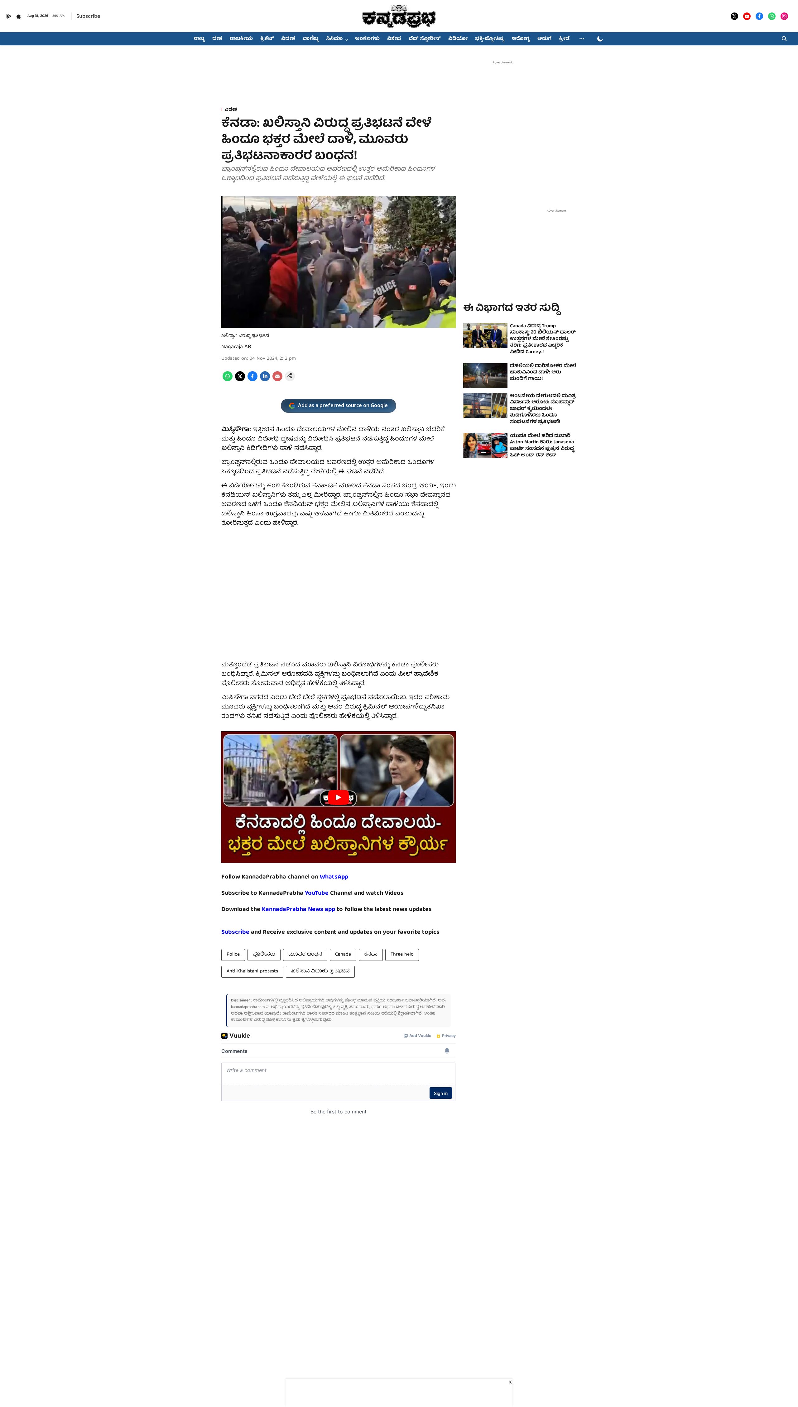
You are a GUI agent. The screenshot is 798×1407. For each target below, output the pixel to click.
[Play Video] (338, 797)
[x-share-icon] (240, 380)
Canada (343, 954)
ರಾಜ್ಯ (199, 39)
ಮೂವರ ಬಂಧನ (305, 954)
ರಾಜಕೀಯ (241, 39)
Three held (402, 954)
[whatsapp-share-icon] (228, 380)
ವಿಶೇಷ (394, 39)
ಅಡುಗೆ (544, 39)
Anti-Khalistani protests (252, 971)
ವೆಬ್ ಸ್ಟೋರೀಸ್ (425, 39)
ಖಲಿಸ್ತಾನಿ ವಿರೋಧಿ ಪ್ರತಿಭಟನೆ (320, 971)
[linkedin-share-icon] (265, 380)
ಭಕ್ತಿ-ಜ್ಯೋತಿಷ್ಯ (489, 39)
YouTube (317, 893)
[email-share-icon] (277, 380)
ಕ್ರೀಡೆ (564, 39)
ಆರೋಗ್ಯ (521, 39)
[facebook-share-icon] (252, 380)
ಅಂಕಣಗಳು (367, 39)
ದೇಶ (217, 39)
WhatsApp (334, 877)
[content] (329, 893)
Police (233, 954)
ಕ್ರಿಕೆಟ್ (267, 39)
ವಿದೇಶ (288, 39)
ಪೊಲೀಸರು (264, 954)
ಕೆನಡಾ (370, 954)
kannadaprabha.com (248, 1007)
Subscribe (88, 17)
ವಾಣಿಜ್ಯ (311, 39)
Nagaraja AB (236, 347)
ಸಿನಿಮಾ (334, 39)
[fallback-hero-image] (485, 335)
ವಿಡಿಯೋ (458, 39)
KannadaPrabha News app (298, 909)
